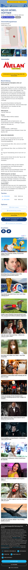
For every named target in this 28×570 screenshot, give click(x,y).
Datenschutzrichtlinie (5, 548)
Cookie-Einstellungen (16, 547)
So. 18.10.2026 (5, 199)
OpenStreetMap (14, 48)
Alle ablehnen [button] (14, 564)
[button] (14, 567)
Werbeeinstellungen (5, 545)
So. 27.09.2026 (6, 196)
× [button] (26, 525)
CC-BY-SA (24, 48)
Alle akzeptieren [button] (14, 561)
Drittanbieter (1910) (17, 537)
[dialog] (14, 547)
